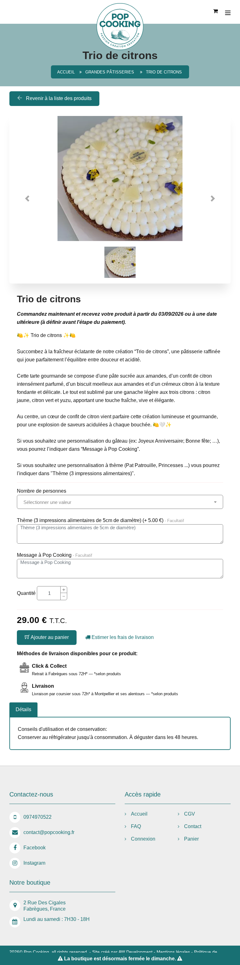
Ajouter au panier (49, 637)
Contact (192, 826)
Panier (191, 839)
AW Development (135, 951)
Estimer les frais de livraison (122, 637)
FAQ (136, 826)
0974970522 (37, 817)
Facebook (34, 847)
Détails (23, 709)
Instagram (34, 863)
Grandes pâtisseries (110, 72)
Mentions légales (173, 951)
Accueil (66, 72)
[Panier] (216, 10)
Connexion (143, 839)
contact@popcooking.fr (48, 832)
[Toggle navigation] (228, 13)
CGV (189, 814)
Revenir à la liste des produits (58, 98)
